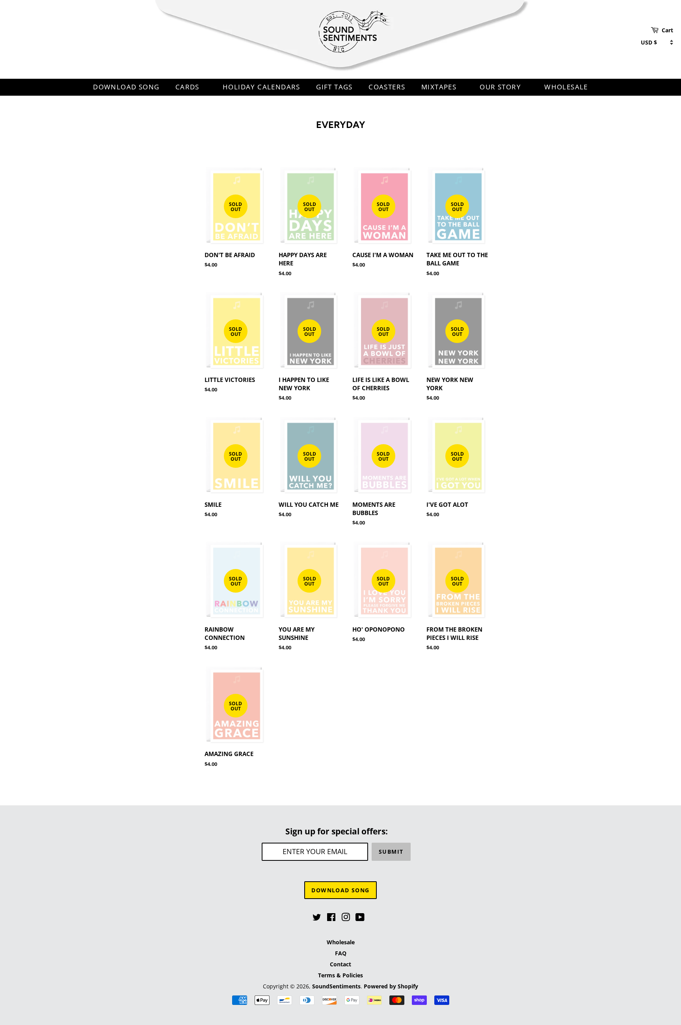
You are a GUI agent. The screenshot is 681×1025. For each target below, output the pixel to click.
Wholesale (341, 942)
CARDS (188, 86)
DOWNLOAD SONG (126, 86)
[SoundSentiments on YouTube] (360, 918)
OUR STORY (501, 86)
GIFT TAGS (334, 86)
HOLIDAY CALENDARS (261, 86)
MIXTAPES (440, 86)
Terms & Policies (340, 975)
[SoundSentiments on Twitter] (317, 918)
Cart (667, 30)
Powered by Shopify (391, 986)
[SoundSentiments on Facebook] (331, 918)
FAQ (340, 953)
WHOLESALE (566, 86)
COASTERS (386, 86)
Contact (340, 964)
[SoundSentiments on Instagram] (345, 918)
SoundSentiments (336, 986)
